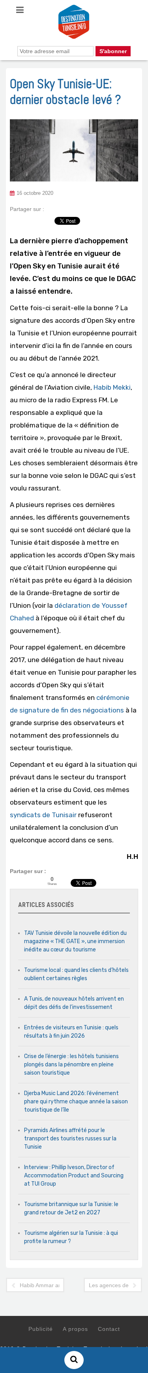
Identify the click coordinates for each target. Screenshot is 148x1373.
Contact (109, 1329)
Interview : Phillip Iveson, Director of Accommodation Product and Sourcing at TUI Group (74, 1175)
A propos (75, 1329)
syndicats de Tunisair (43, 815)
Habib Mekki (112, 387)
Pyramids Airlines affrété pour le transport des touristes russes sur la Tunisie (70, 1138)
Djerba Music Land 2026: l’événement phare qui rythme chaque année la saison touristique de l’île (76, 1101)
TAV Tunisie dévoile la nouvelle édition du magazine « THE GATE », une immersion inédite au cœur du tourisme (75, 941)
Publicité (40, 1329)
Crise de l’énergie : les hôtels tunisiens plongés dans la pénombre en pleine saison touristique (71, 1064)
